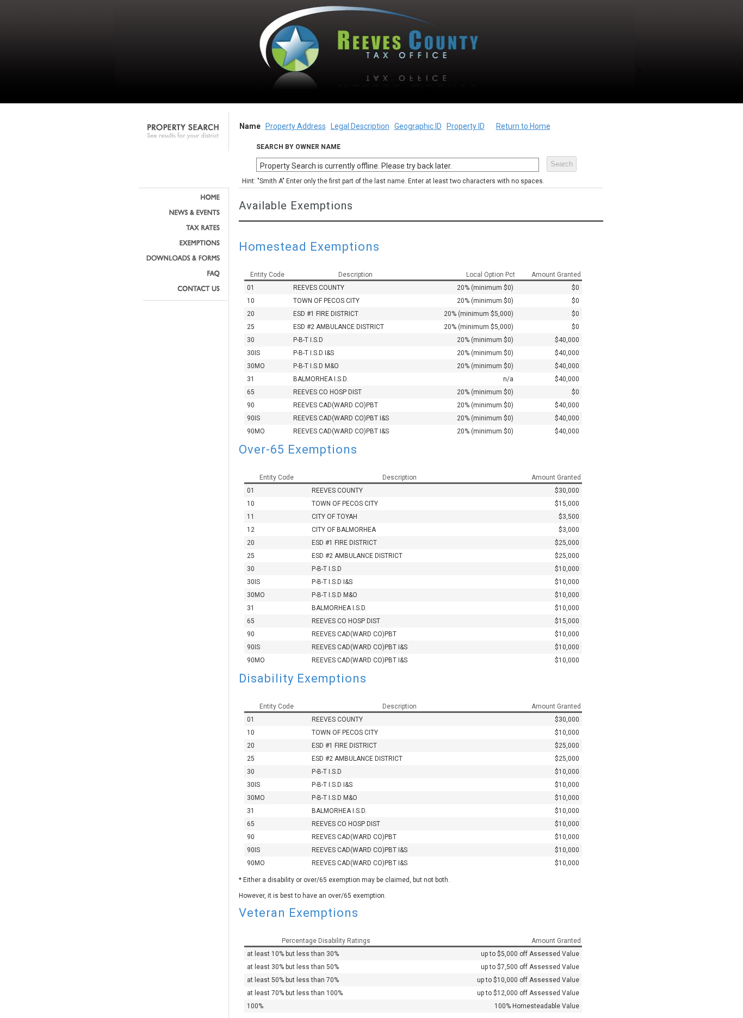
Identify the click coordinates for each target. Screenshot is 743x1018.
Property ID (466, 126)
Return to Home (523, 126)
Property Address (295, 126)
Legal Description (360, 126)
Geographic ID (418, 126)
